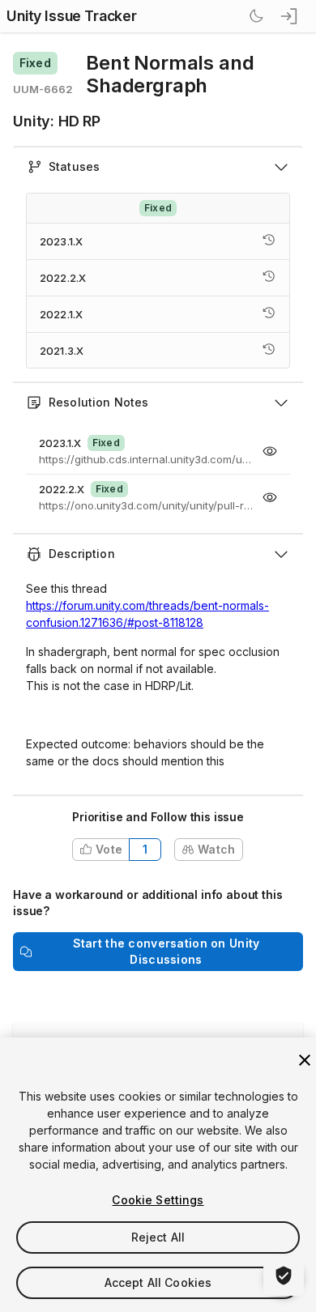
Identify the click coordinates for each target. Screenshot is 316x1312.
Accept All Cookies (158, 1282)
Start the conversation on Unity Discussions (166, 951)
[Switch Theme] (256, 16)
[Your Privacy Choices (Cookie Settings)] (283, 1275)
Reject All (158, 1237)
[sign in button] (290, 16)
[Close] (304, 1060)
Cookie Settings (157, 1200)
